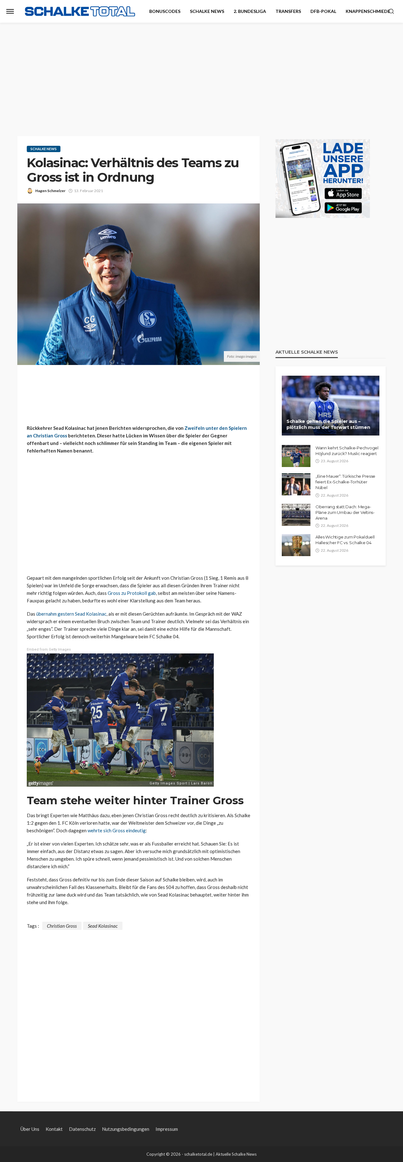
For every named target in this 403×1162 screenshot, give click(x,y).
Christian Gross (62, 926)
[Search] (391, 11)
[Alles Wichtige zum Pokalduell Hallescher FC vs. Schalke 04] (296, 545)
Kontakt (54, 1129)
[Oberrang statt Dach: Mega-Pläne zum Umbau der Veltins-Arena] (296, 515)
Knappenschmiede (368, 11)
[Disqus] (138, 1008)
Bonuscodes (164, 11)
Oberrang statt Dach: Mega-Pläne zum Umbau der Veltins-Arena (345, 512)
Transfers (288, 11)
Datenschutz (82, 1129)
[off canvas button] (10, 11)
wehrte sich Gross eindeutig (117, 830)
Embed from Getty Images (49, 649)
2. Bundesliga (250, 11)
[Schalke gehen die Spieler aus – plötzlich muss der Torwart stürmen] (330, 406)
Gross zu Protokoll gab (132, 593)
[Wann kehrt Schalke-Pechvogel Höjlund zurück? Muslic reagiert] (296, 456)
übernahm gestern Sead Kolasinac (71, 614)
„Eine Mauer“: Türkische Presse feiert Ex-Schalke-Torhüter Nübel (345, 482)
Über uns (29, 1129)
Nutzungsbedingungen (125, 1129)
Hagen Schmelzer (50, 190)
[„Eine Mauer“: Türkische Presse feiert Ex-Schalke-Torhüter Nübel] (296, 484)
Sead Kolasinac (103, 926)
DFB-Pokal (323, 11)
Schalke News (207, 11)
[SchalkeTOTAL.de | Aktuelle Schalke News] (80, 11)
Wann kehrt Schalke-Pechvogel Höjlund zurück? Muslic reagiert (346, 450)
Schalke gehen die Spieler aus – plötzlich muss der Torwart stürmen (328, 424)
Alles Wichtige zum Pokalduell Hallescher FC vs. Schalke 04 (344, 539)
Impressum (167, 1129)
